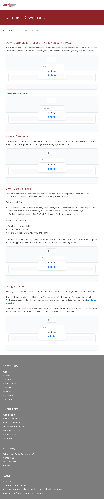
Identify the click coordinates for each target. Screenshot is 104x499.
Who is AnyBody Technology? (18, 454)
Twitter (7, 387)
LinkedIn (7, 391)
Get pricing (9, 414)
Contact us (8, 457)
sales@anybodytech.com (83, 50)
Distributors (9, 461)
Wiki (5, 371)
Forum (6, 375)
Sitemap (7, 438)
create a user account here (68, 47)
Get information (11, 418)
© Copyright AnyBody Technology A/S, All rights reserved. (34, 489)
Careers (7, 465)
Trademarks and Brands (16, 485)
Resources (8, 30)
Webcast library (11, 430)
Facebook (8, 395)
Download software (13, 426)
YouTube (8, 399)
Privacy (7, 481)
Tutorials (8, 379)
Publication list (11, 383)
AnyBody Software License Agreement (23, 493)
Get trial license (11, 422)
